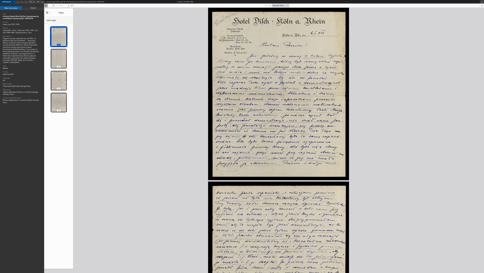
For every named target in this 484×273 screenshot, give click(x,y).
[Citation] (38, 1)
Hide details (6, 2)
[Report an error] (42, 1)
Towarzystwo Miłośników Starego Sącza (17, 86)
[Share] (22, 1)
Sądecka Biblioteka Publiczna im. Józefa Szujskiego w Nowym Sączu (20, 93)
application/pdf (8, 74)
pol (4, 80)
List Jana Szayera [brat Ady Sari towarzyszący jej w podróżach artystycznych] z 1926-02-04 (21, 17)
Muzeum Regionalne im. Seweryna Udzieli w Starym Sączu (21, 101)
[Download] (18, 1)
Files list (33, 8)
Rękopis (5, 68)
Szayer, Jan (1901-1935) (11, 24)
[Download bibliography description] (34, 2)
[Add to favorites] (26, 1)
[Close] (482, 1)
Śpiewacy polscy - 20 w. (24, 32)
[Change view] (30, 1)
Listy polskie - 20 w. (9, 30)
